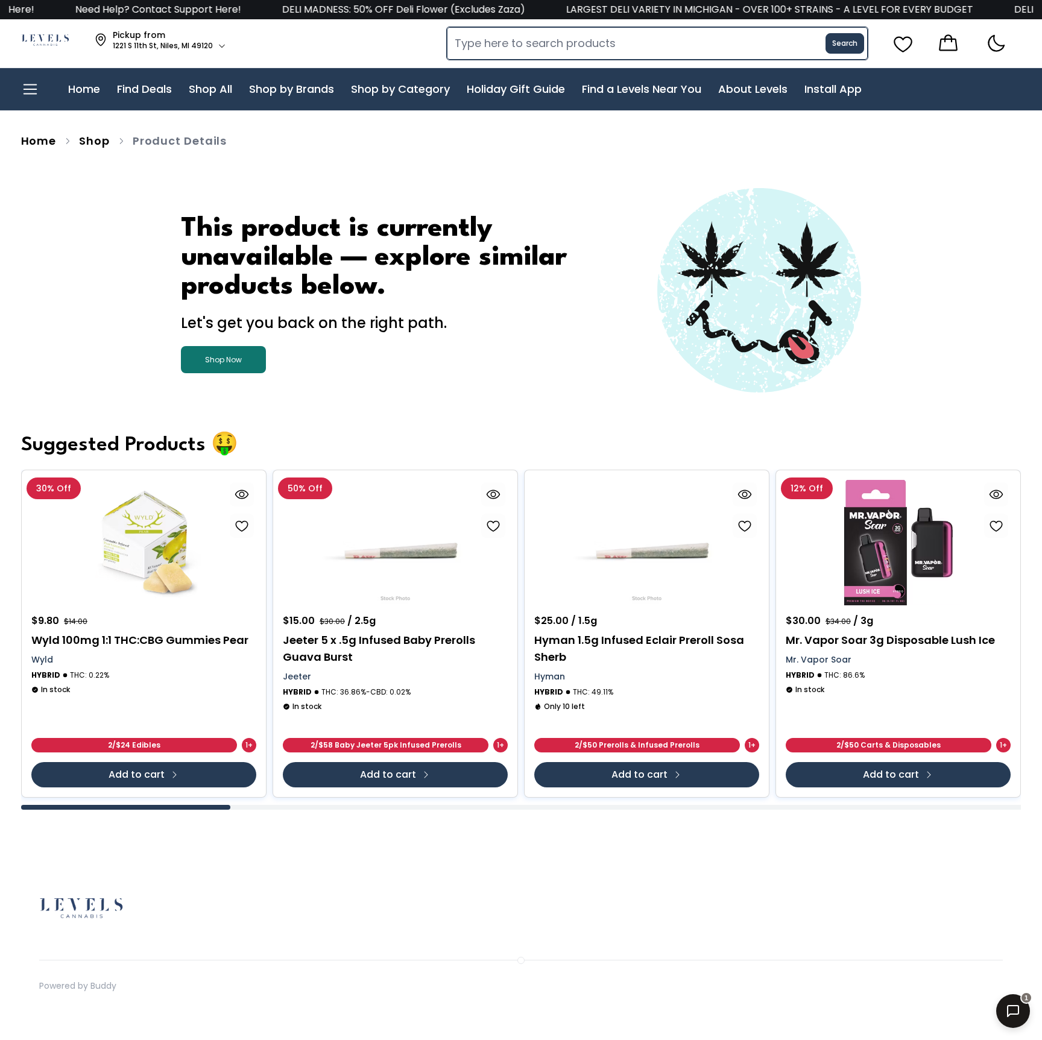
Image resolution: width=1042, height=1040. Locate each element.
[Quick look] (242, 494)
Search (844, 43)
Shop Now (223, 360)
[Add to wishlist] (242, 526)
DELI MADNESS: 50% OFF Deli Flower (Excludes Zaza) (365, 9)
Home (39, 140)
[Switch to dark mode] (996, 44)
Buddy (103, 986)
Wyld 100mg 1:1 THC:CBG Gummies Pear (139, 640)
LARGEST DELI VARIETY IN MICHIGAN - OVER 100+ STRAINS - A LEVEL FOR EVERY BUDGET (731, 9)
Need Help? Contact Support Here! (121, 9)
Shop (94, 140)
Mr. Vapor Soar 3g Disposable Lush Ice (890, 640)
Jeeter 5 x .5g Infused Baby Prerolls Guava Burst (379, 648)
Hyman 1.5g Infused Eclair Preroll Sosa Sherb (639, 648)
